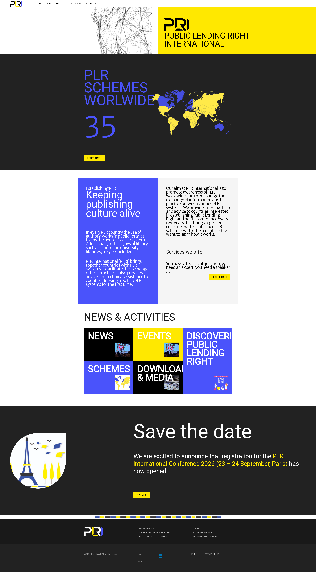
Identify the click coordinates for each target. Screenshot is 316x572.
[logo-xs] (16, 4)
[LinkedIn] (160, 556)
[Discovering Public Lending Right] (207, 361)
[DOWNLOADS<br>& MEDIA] (158, 377)
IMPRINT (194, 554)
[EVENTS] (158, 344)
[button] (52, 3)
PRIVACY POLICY (212, 554)
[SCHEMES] (108, 377)
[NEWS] (108, 344)
